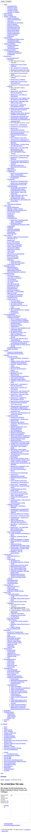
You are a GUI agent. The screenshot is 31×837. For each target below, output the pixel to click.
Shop (5, 721)
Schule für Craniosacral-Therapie (12, 748)
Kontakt (6, 752)
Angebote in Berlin (12, 9)
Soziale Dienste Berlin (10, 763)
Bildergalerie (7, 767)
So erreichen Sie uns (12, 754)
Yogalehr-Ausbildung (9, 736)
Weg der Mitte (7, 757)
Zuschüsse (6, 770)
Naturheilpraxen (8, 766)
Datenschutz (5, 831)
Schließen (8, 1)
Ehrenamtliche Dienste (10, 764)
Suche (5, 728)
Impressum (27, 829)
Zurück (3, 1)
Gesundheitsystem (12, 6)
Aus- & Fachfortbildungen (11, 749)
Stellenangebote (8, 730)
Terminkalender (8, 734)
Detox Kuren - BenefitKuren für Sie (13, 760)
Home (5, 4)
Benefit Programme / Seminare (12, 755)
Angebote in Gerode (12, 10)
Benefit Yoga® (8, 739)
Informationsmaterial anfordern (12, 825)
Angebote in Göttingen (13, 12)
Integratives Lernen (12, 7)
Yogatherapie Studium (10, 737)
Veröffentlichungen (9, 769)
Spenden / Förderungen (10, 733)
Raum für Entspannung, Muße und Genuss (15, 761)
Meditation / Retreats (9, 746)
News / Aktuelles (8, 731)
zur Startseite (4, 724)
